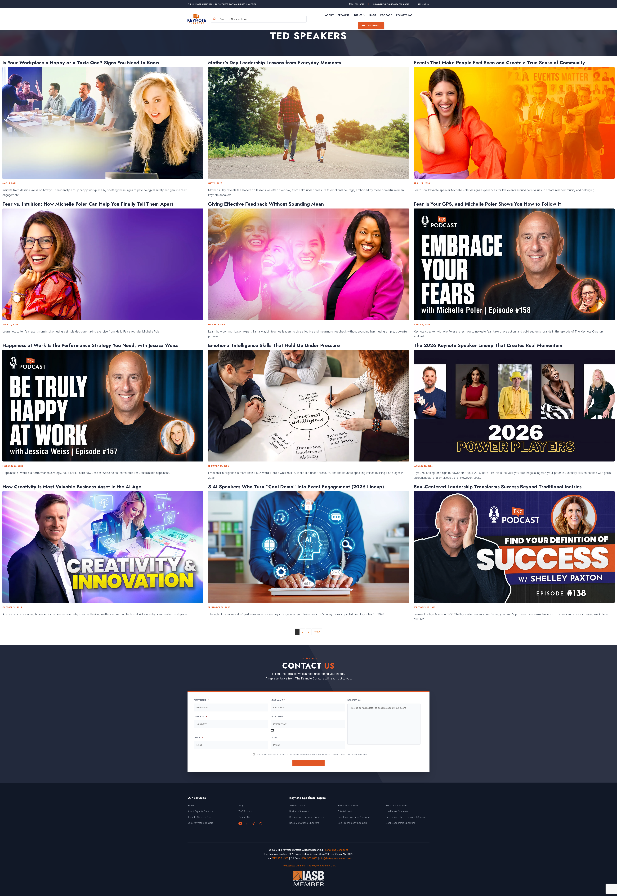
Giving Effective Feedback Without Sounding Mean (266, 204)
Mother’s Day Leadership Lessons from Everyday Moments (274, 63)
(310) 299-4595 (280, 858)
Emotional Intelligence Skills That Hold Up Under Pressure (274, 345)
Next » (317, 631)
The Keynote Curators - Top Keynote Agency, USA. (308, 865)
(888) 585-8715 (356, 4)
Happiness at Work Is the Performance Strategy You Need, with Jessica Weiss (90, 345)
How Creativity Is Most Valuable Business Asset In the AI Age (71, 487)
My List (423, 4)
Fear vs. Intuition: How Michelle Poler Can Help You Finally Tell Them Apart (87, 204)
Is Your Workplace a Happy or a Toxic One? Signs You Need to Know (80, 63)
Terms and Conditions (336, 849)
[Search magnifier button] (214, 18)
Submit (308, 763)
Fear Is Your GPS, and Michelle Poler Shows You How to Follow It (487, 204)
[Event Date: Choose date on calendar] (272, 730)
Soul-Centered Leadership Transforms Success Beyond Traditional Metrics (497, 487)
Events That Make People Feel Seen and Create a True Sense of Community (499, 63)
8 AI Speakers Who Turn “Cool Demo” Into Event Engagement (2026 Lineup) (296, 487)
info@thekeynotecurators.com (391, 4)
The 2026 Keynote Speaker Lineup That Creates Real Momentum (488, 345)
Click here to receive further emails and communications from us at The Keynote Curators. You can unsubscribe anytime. (311, 754)
